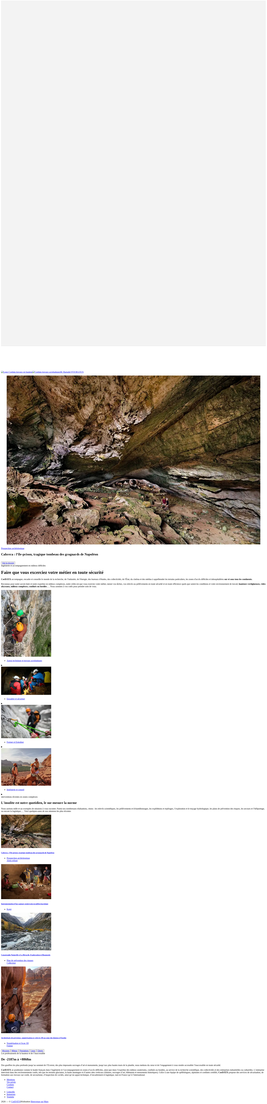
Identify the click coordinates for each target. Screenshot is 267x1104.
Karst (9, 909)
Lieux (33, 1051)
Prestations (24, 1051)
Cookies (10, 1084)
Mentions (11, 1079)
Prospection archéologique (12, 548)
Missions (5, 1051)
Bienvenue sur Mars (39, 1101)
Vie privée (11, 1082)
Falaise (10, 1046)
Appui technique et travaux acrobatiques (24, 660)
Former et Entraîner (15, 742)
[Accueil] (30, 372)
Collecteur (11, 963)
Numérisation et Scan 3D (18, 1043)
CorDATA (15, 1101)
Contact (10, 1087)
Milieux (14, 1051)
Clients (40, 1051)
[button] (133, 359)
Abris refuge (12, 860)
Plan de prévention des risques (20, 960)
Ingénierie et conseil (15, 789)
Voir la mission (8, 563)
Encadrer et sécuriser (16, 699)
